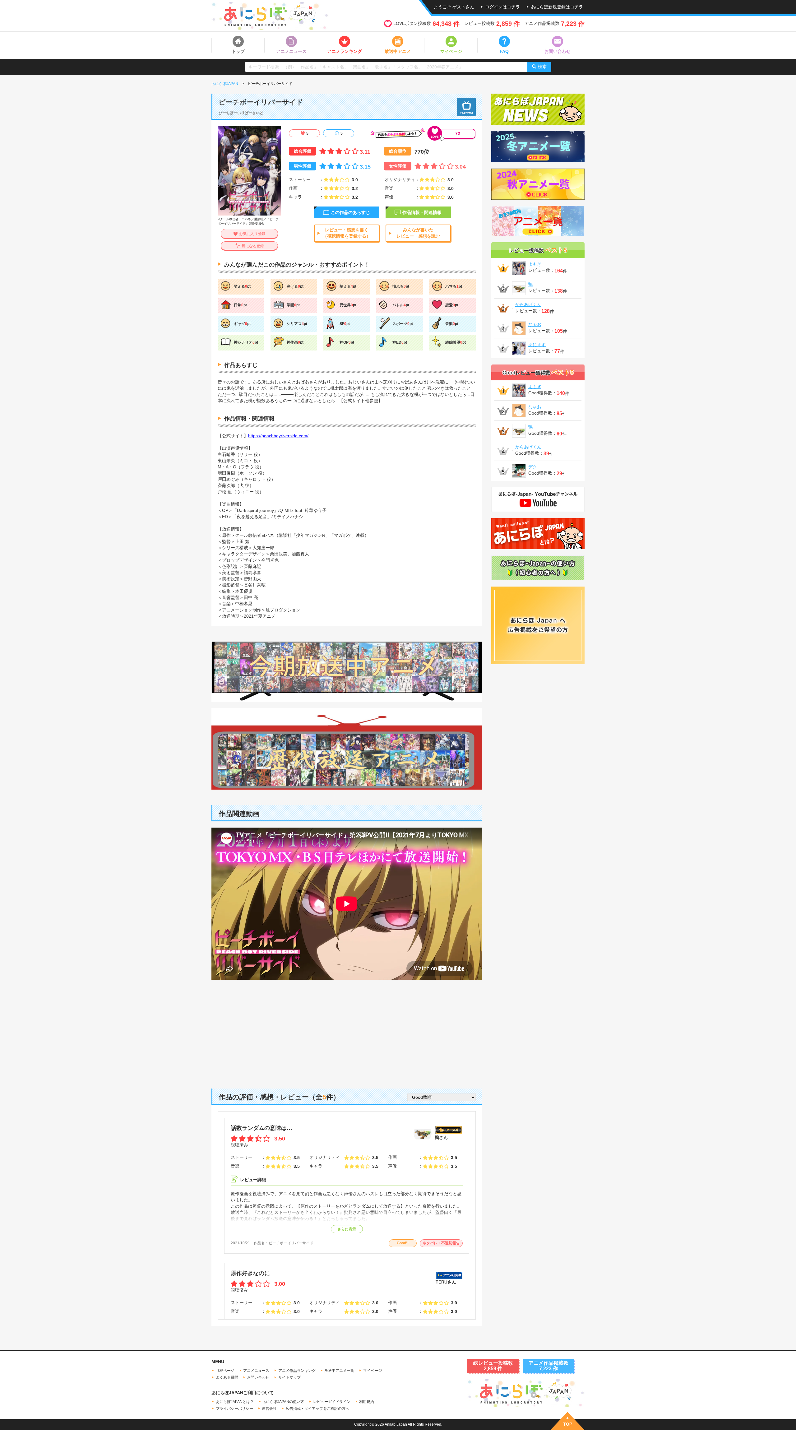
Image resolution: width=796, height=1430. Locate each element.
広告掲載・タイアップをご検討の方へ (317, 1408)
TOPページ (225, 1370)
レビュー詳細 (253, 1179)
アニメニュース (256, 1370)
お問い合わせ (258, 1377)
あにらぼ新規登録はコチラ (557, 6)
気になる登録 (253, 246)
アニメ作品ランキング (297, 1370)
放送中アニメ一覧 (339, 1370)
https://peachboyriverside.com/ (278, 435)
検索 (542, 66)
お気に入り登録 (252, 234)
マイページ (372, 1370)
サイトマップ (289, 1377)
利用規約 (366, 1402)
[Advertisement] (346, 1029)
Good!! (403, 1243)
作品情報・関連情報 (422, 212)
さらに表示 (346, 1229)
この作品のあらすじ (350, 212)
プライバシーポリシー (234, 1408)
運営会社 (269, 1408)
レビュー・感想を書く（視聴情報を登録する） (347, 233)
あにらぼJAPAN (224, 83)
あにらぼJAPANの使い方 (283, 1402)
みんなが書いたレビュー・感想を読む (418, 233)
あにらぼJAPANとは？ (235, 1402)
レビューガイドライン (331, 1402)
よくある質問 (227, 1377)
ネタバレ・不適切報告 (441, 1243)
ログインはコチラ (502, 6)
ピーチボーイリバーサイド (291, 1243)
